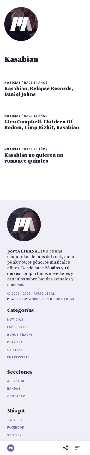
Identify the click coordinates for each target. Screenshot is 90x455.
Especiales (17, 327)
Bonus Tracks (20, 335)
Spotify (14, 435)
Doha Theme (64, 299)
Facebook (15, 427)
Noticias (15, 319)
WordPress (39, 299)
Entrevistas (18, 357)
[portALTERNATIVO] (10, 448)
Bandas (13, 388)
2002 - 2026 (20, 293)
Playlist (15, 342)
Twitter (15, 420)
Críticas (15, 350)
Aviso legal (44, 293)
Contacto (16, 396)
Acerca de (16, 381)
